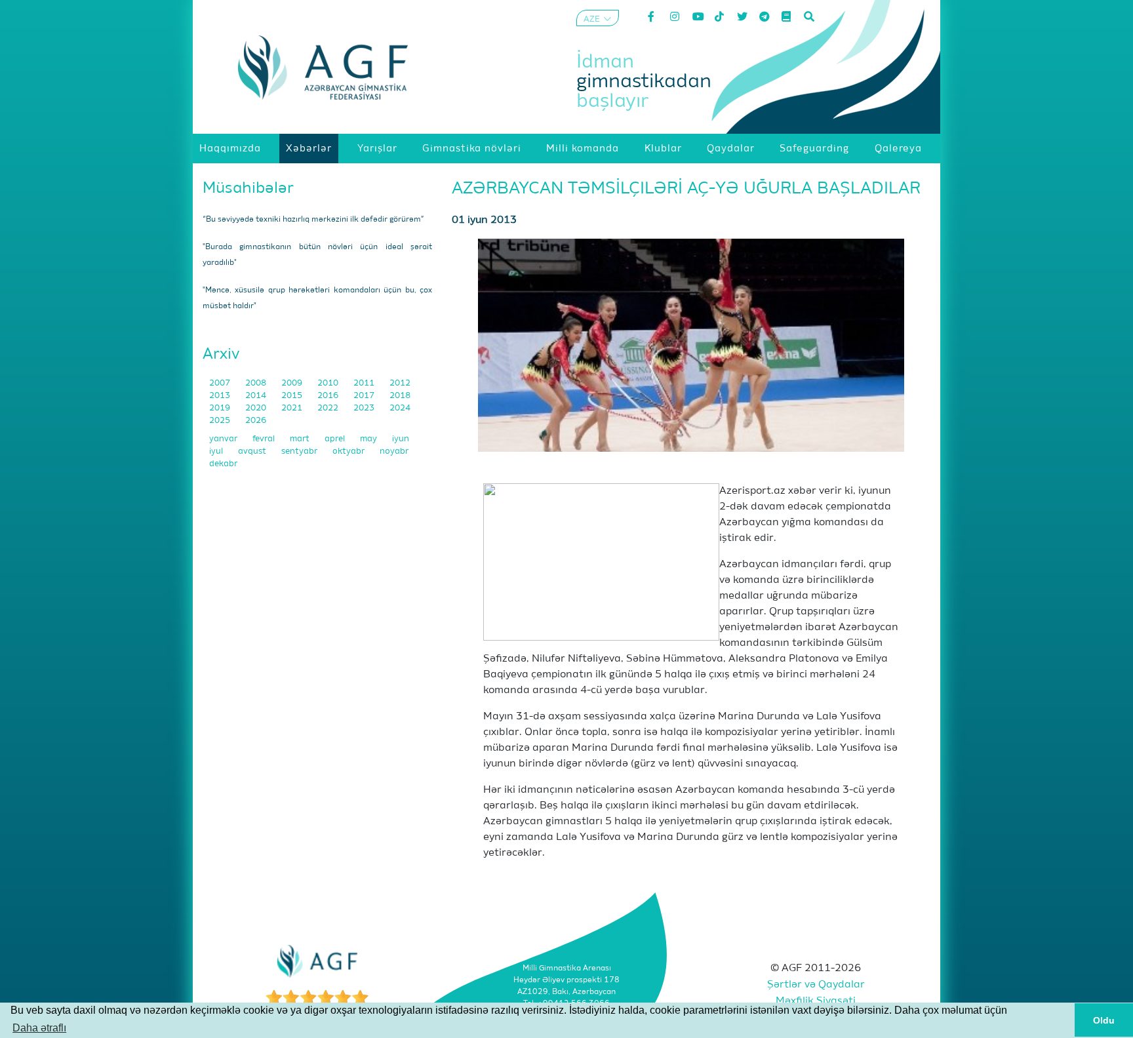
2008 (256, 383)
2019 (220, 408)
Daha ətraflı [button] (39, 1027)
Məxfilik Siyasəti (816, 1001)
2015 (292, 395)
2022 (328, 408)
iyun (400, 439)
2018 (399, 395)
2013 (220, 395)
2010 (328, 383)
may (369, 439)
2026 (255, 420)
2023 (364, 408)
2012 (399, 383)
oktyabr (349, 451)
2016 (328, 395)
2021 (292, 408)
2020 (256, 408)
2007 (220, 383)
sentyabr (300, 451)
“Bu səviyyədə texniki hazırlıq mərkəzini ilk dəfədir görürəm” (313, 220)
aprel (336, 439)
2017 (364, 395)
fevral (264, 439)
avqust (253, 451)
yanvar (224, 439)
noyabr (394, 451)
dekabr (223, 464)
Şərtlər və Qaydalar (816, 985)
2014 (256, 395)
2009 (292, 383)
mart (300, 439)
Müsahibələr (248, 188)
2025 (220, 420)
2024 (399, 408)
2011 (364, 383)
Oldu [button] (1104, 1020)
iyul (217, 451)
